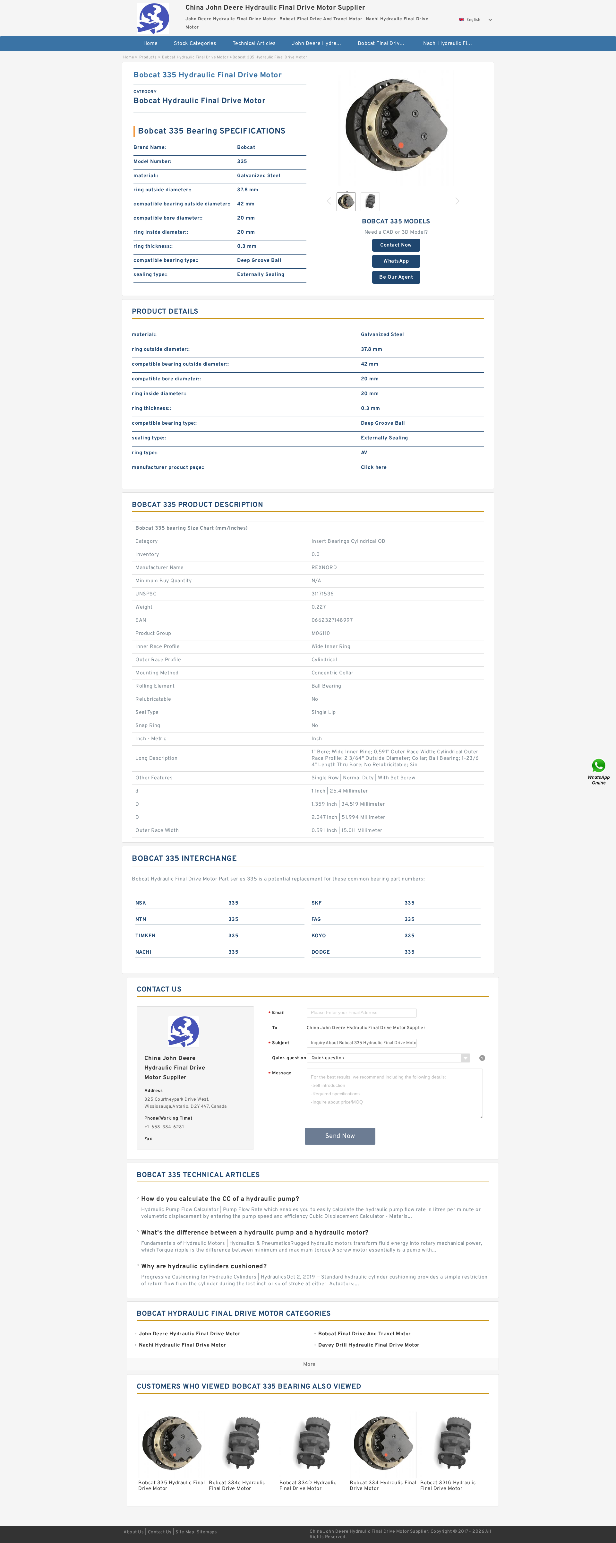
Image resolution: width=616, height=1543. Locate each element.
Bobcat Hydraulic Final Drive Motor (195, 57)
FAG (316, 919)
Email (276, 1013)
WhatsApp (396, 261)
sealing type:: (150, 275)
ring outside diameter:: (162, 190)
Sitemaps (207, 1532)
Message (280, 1074)
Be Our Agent (396, 277)
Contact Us (160, 1532)
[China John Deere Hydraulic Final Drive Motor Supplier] (153, 17)
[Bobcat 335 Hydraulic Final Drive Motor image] (396, 128)
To (274, 1028)
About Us (134, 1532)
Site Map (184, 1532)
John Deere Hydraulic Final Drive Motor (320, 43)
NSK (140, 903)
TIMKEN (145, 936)
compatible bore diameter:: (167, 218)
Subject (279, 1043)
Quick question (289, 1058)
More (309, 1364)
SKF (317, 903)
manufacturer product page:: (168, 467)
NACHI (143, 952)
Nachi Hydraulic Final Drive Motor (451, 43)
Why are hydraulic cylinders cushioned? (204, 1266)
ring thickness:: (153, 246)
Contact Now (396, 245)
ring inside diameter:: (160, 232)
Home (150, 43)
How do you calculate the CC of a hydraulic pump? (220, 1199)
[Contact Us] (599, 771)
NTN (140, 919)
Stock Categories (195, 43)
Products (148, 57)
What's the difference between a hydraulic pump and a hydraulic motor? (255, 1233)
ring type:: (145, 453)
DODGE (321, 952)
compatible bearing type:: (166, 260)
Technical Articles (254, 43)
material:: (145, 176)
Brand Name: (149, 147)
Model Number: (152, 162)
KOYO (319, 936)
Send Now (340, 1136)
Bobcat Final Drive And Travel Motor (386, 43)
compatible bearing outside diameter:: (182, 204)
